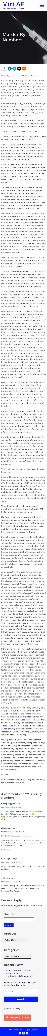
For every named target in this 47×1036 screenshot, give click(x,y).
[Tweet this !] (14, 69)
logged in (18, 905)
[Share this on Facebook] (10, 69)
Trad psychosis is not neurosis (20, 976)
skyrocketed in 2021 (29, 717)
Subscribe (21, 999)
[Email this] (19, 69)
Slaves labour (12, 973)
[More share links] (24, 69)
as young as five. (30, 222)
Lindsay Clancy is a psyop (18, 970)
